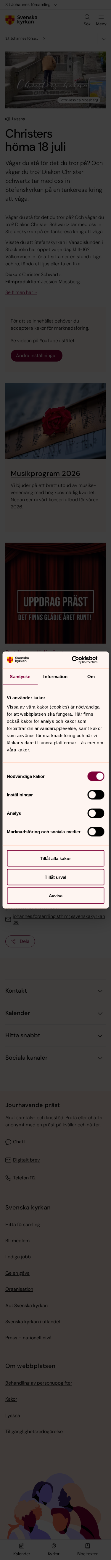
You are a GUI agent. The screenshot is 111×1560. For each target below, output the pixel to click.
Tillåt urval (55, 876)
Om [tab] (91, 676)
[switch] (95, 795)
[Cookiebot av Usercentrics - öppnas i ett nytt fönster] (79, 660)
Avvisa (55, 895)
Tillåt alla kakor (55, 858)
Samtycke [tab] (20, 676)
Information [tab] (55, 676)
